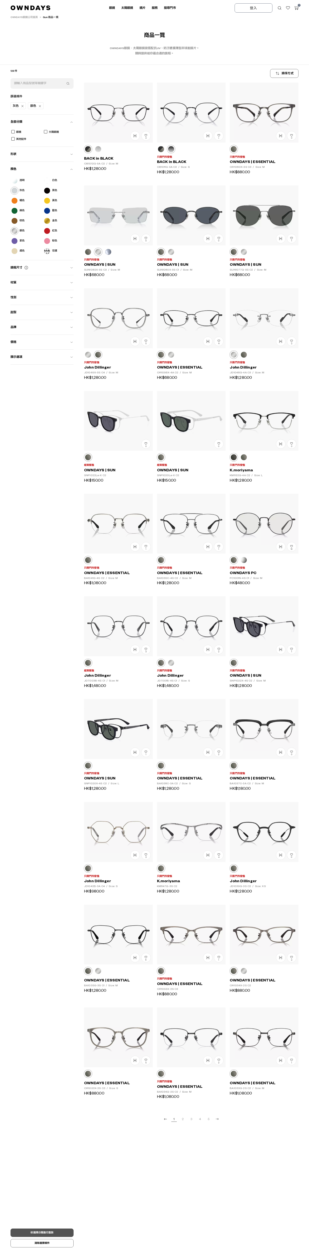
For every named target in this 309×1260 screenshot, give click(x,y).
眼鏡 (18, 132)
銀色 (22, 231)
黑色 (54, 190)
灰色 (22, 190)
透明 (22, 180)
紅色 (54, 231)
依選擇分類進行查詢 (41, 1232)
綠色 (22, 211)
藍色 (54, 211)
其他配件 (21, 139)
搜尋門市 (170, 8)
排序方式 (288, 73)
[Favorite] (288, 8)
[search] (67, 83)
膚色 (22, 251)
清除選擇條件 (42, 1243)
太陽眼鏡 (54, 132)
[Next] (217, 1119)
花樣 (54, 251)
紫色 (22, 241)
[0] (296, 8)
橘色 (22, 200)
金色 (54, 221)
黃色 (54, 200)
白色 (54, 180)
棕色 (22, 221)
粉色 (54, 241)
